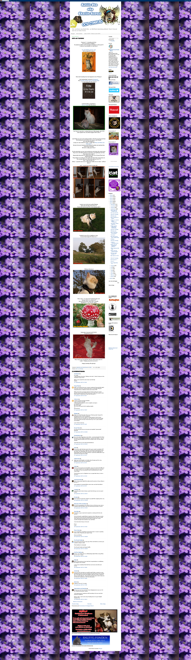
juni (112, 268)
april (112, 271)
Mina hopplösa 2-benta (115, 218)
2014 (111, 198)
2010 (111, 278)
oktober (113, 207)
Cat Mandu (76, 373)
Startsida (89, 603)
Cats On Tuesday (114, 214)
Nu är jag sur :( (114, 259)
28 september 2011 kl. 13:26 (80, 567)
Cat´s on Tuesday (79, 368)
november (113, 205)
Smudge (76, 497)
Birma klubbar (79, 33)
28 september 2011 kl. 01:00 (81, 507)
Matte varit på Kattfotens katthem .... (114, 245)
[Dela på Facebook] (98, 367)
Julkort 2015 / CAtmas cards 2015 (92, 33)
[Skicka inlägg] (94, 367)
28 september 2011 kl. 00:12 (80, 493)
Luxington (76, 489)
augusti (112, 265)
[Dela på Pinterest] (99, 367)
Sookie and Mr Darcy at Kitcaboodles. (90, 80)
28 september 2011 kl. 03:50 (81, 548)
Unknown (76, 399)
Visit (114, 166)
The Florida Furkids (78, 540)
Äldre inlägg (102, 603)
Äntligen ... (113, 239)
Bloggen (73, 33)
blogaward (95, 79)
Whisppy (76, 413)
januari (112, 276)
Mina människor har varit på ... (114, 233)
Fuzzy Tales (76, 385)
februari (113, 274)
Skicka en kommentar (77, 601)
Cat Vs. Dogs (85, 105)
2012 (111, 201)
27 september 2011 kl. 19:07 (80, 409)
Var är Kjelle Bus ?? (114, 263)
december (113, 204)
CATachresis (77, 458)
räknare (110, 72)
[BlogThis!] (96, 367)
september (113, 208)
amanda (75, 570)
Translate (113, 40)
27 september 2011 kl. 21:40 (80, 476)
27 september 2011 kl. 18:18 (80, 382)
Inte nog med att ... (115, 212)
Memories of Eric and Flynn (80, 503)
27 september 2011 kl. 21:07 (80, 455)
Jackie (75, 466)
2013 (111, 199)
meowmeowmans (78, 479)
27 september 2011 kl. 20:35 (80, 431)
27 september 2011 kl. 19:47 (80, 424)
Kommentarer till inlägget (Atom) (86, 605)
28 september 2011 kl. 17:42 (80, 584)
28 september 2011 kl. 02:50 (81, 536)
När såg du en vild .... (114, 256)
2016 (111, 195)
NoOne (75, 581)
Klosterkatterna (77, 435)
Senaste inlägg (75, 603)
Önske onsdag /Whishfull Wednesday (114, 226)
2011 (111, 202)
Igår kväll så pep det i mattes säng (115, 237)
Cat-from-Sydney (78, 552)
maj (112, 270)
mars (112, 273)
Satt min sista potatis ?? (114, 254)
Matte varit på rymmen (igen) (114, 251)
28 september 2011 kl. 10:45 (80, 556)
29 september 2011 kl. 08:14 (80, 599)
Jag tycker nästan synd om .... (114, 224)
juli (111, 267)
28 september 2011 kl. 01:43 (80, 526)
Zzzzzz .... (113, 261)
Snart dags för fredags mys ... (114, 211)
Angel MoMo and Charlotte (80, 588)
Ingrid (75, 447)
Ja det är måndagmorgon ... (115, 243)
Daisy (75, 559)
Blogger (100, 648)
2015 (111, 196)
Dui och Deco (77, 427)
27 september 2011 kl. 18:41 (80, 395)
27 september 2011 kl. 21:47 (80, 485)
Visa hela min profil (113, 67)
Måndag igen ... (114, 215)
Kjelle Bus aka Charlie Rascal (114, 50)
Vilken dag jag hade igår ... (115, 249)
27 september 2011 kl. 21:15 (80, 462)
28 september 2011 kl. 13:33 (80, 578)
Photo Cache (77, 530)
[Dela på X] (97, 367)
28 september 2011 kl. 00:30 (81, 500)
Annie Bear (76, 511)
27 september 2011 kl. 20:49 (80, 444)
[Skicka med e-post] (95, 367)
